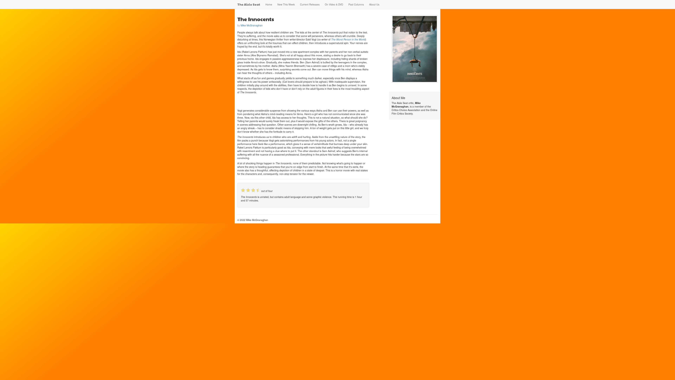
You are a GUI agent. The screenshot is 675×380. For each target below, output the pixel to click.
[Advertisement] (278, 101)
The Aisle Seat (248, 4)
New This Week (286, 4)
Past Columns (356, 4)
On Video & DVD (334, 4)
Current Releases (310, 4)
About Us (374, 4)
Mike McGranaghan (252, 25)
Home (268, 4)
